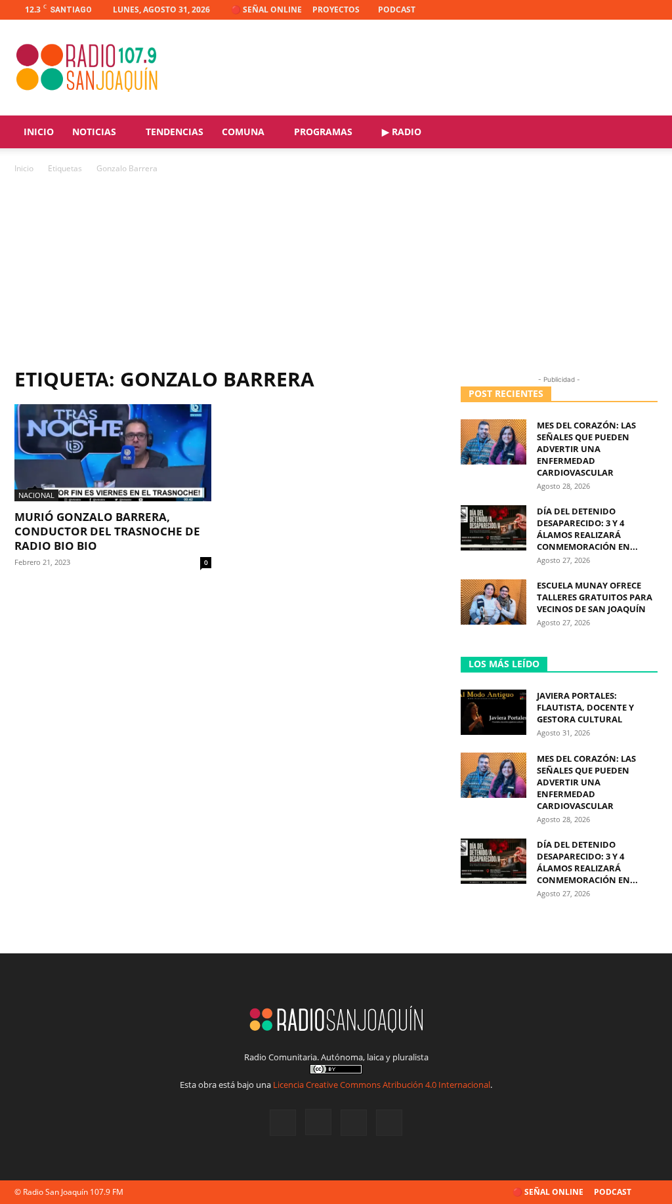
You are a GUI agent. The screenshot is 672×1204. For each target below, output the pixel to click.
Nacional (36, 495)
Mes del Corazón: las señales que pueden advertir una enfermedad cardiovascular (586, 448)
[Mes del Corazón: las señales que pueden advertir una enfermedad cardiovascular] (493, 442)
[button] (642, 133)
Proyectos (336, 9)
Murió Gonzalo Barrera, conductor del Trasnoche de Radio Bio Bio (107, 531)
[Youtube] (648, 10)
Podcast (396, 9)
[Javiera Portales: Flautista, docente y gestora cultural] (493, 712)
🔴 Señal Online (266, 9)
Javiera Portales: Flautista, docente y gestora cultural (585, 707)
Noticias (94, 131)
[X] (626, 10)
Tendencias (174, 131)
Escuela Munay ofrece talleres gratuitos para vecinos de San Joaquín (594, 597)
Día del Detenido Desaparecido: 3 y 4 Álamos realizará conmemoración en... (587, 528)
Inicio (39, 131)
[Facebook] (583, 10)
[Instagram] (604, 10)
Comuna (243, 131)
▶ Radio (401, 131)
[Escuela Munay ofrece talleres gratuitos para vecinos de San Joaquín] (493, 602)
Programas (323, 131)
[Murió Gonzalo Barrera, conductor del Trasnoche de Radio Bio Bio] (112, 452)
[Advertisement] (336, 274)
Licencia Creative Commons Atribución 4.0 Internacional (381, 1084)
